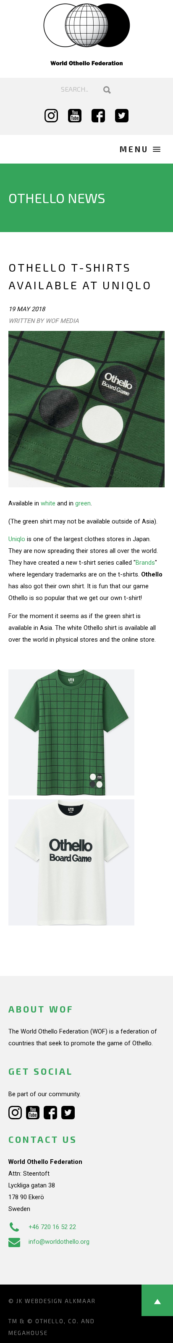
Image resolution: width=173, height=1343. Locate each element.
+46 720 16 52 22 (52, 1227)
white (48, 503)
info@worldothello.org (59, 1241)
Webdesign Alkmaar (60, 1301)
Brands (145, 562)
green (83, 503)
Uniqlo (16, 539)
